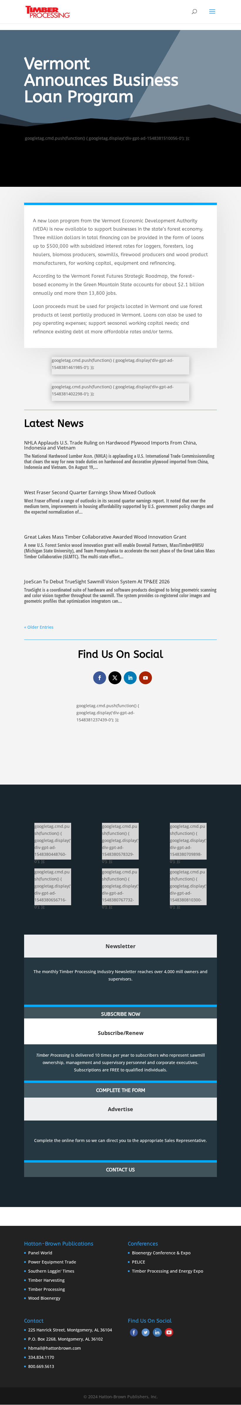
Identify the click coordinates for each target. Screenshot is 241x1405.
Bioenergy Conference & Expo (161, 1253)
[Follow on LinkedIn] (130, 677)
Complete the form (120, 1090)
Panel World (40, 1253)
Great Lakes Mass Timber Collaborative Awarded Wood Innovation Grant (105, 537)
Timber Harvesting (46, 1280)
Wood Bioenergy (44, 1298)
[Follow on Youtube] (145, 677)
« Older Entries (38, 627)
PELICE (138, 1262)
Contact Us (120, 1170)
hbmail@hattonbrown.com (54, 1348)
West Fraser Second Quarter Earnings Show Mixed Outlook (90, 492)
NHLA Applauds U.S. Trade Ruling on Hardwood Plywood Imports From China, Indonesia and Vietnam (110, 445)
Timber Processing (46, 1289)
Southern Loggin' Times (51, 1271)
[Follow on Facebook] (99, 677)
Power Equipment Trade (52, 1262)
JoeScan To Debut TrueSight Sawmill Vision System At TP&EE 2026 (97, 581)
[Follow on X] (114, 677)
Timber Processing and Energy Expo (167, 1271)
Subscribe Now (120, 1014)
